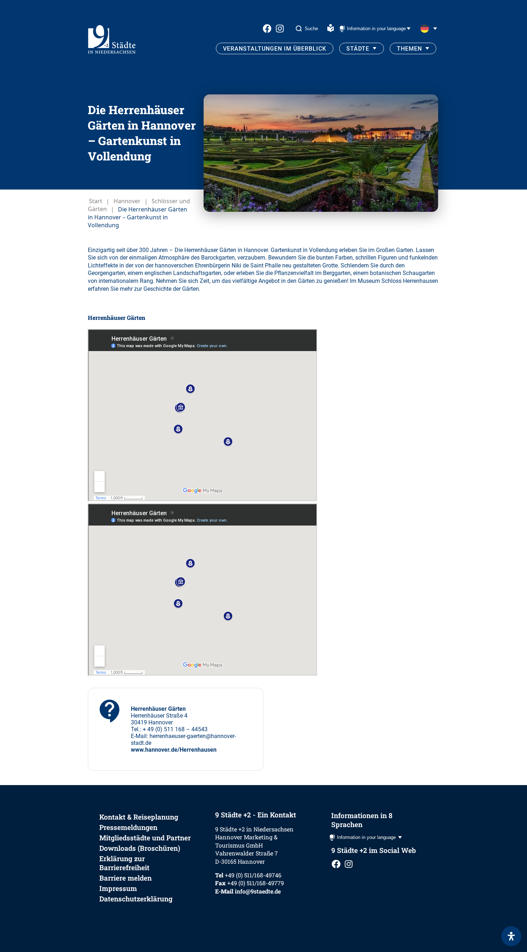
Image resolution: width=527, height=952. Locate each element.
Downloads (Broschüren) (139, 848)
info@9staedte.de (258, 891)
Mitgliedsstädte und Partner (145, 837)
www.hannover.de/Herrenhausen (174, 749)
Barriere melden (125, 877)
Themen (409, 48)
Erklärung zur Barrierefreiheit (124, 863)
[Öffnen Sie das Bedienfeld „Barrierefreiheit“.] (511, 936)
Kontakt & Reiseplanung (138, 816)
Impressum (118, 888)
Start (95, 201)
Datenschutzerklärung (135, 898)
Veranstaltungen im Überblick (274, 48)
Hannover (127, 201)
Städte (357, 48)
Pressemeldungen (128, 827)
